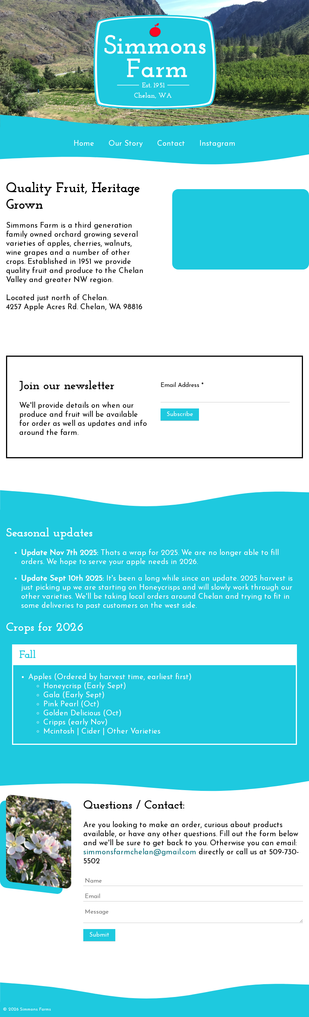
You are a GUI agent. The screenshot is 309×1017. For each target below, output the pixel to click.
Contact (171, 144)
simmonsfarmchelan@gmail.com (139, 852)
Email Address (182, 385)
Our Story (126, 144)
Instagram (217, 144)
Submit (99, 935)
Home (83, 144)
